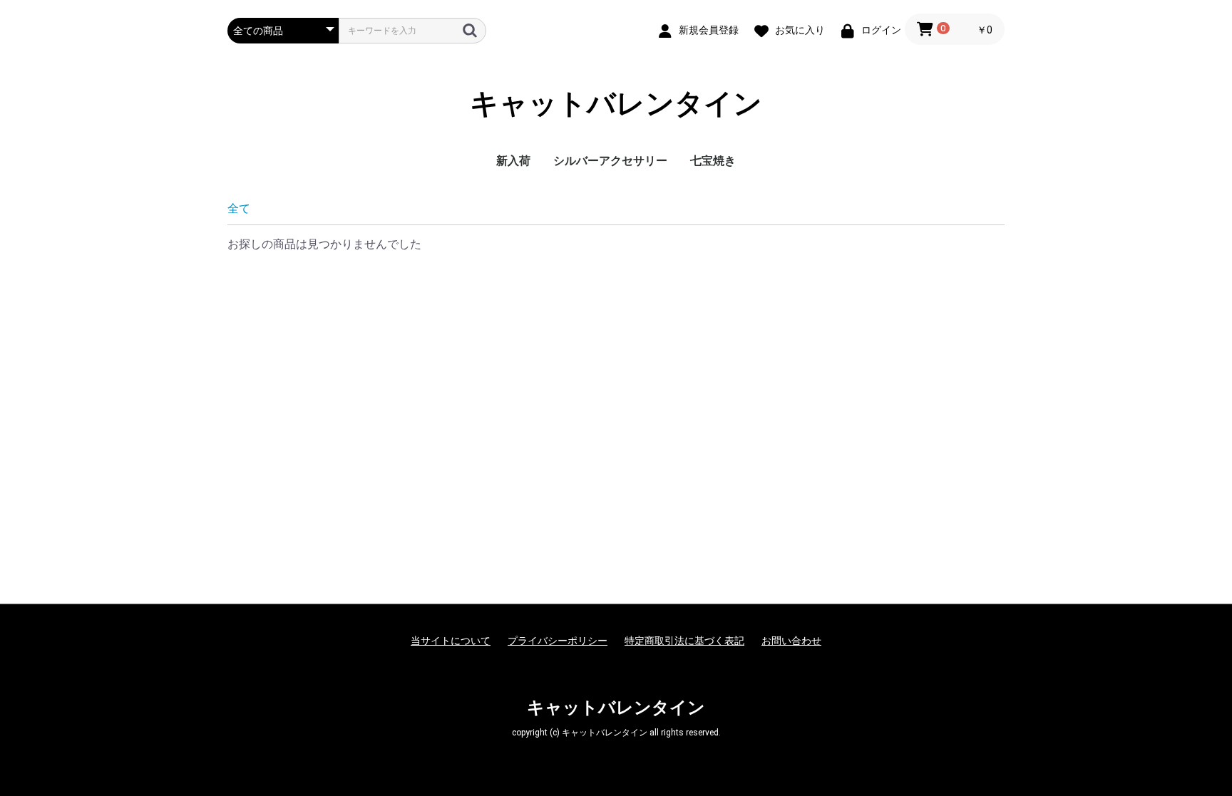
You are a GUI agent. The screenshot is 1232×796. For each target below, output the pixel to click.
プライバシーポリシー (557, 640)
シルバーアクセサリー (610, 160)
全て (238, 208)
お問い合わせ (791, 640)
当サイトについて (451, 640)
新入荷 (513, 160)
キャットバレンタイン (616, 103)
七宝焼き (713, 160)
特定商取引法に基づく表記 (684, 640)
